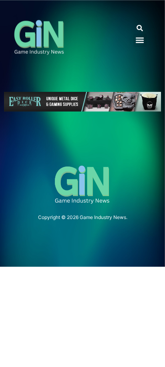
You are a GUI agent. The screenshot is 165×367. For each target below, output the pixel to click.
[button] (140, 28)
